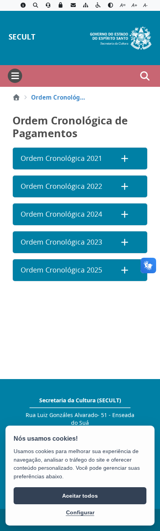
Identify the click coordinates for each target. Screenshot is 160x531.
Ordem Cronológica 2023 (61, 242)
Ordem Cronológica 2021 (61, 158)
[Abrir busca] (144, 75)
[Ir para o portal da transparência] (35, 5)
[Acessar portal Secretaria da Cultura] (120, 37)
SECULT (22, 36)
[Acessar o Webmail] (73, 5)
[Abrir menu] (15, 76)
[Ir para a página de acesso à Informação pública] (23, 5)
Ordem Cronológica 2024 (61, 214)
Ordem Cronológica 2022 (61, 186)
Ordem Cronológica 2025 (61, 270)
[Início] (16, 97)
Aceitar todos (80, 496)
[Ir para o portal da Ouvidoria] (48, 5)
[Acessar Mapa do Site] (85, 5)
